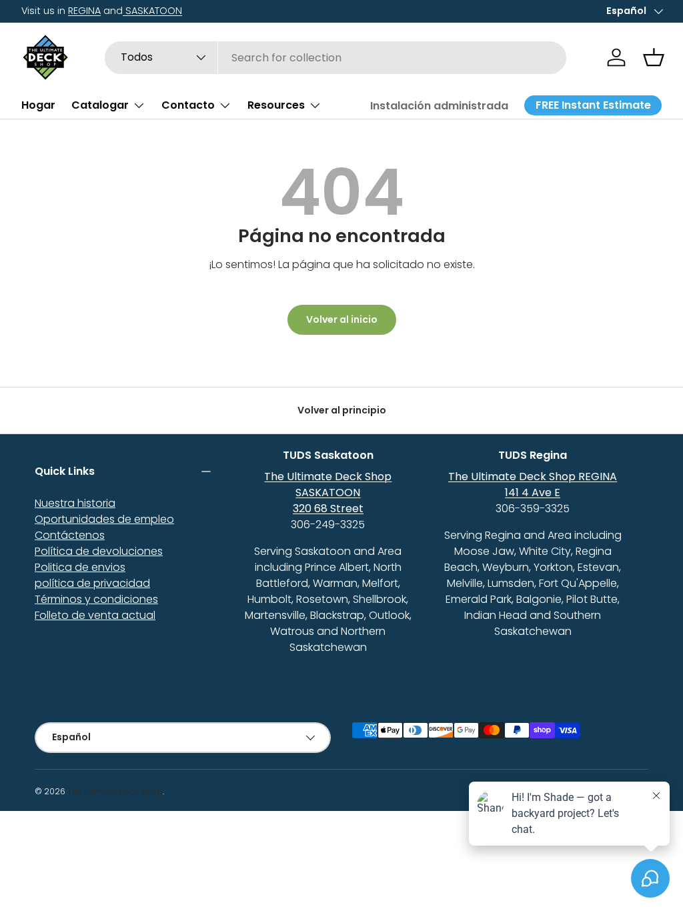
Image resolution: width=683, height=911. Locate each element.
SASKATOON (152, 10)
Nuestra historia (75, 503)
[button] (653, 57)
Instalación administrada (439, 105)
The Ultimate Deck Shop (115, 791)
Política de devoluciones (99, 551)
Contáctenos (70, 535)
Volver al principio (341, 410)
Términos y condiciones (96, 599)
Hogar (38, 105)
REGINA (84, 10)
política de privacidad (92, 583)
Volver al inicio (342, 319)
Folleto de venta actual (95, 615)
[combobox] (336, 57)
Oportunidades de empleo (104, 519)
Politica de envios (80, 567)
